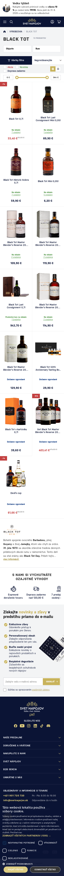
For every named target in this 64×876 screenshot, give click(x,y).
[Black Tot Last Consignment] (16, 286)
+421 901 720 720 (13, 795)
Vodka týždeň (21, 3)
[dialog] (32, 839)
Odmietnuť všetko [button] (45, 869)
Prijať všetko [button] (15, 869)
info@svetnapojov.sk (15, 800)
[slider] (17, 77)
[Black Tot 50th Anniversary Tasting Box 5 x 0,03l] (48, 349)
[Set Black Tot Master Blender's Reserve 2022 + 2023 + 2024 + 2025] (48, 411)
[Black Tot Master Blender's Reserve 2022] (16, 224)
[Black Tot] (16, 99)
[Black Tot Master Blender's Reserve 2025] (16, 349)
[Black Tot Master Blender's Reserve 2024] (48, 224)
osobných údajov (40, 689)
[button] (32, 835)
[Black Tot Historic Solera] (16, 161)
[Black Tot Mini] (48, 161)
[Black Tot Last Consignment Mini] (48, 99)
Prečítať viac (16, 832)
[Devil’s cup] (16, 473)
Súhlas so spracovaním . (29, 689)
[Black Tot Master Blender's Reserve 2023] (48, 286)
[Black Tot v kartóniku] (16, 411)
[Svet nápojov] (4, 31)
